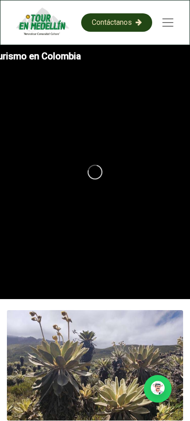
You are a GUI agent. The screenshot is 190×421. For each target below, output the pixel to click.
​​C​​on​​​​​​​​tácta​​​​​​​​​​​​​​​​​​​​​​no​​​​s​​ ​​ (114, 22)
